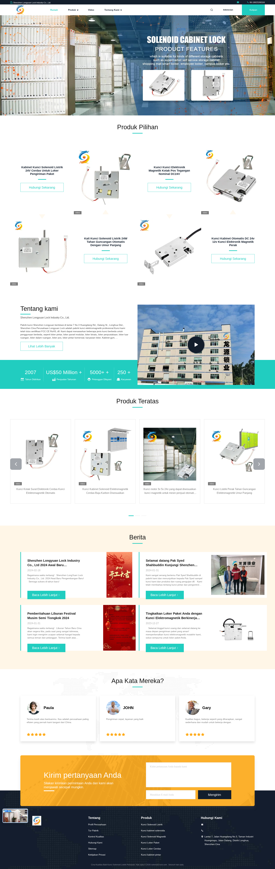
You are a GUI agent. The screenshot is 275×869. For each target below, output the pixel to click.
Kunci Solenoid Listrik (151, 824)
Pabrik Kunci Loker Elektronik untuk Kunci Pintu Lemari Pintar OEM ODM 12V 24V (105, 491)
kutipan (253, 10)
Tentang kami (112, 10)
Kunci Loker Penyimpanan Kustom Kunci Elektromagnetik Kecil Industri (234, 491)
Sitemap (92, 848)
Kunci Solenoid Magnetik (153, 836)
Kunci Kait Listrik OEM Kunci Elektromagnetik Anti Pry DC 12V (40, 491)
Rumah (54, 10)
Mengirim (214, 794)
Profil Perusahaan (97, 824)
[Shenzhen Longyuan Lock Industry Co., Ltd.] (238, 2)
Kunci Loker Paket (150, 842)
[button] (131, 114)
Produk (72, 10)
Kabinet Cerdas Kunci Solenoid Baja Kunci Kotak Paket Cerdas (169, 491)
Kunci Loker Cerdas (151, 848)
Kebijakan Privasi (96, 854)
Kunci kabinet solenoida (153, 830)
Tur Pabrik (93, 830)
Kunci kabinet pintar (151, 854)
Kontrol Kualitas (96, 836)
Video (91, 10)
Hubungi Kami (95, 842)
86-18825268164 (257, 2)
